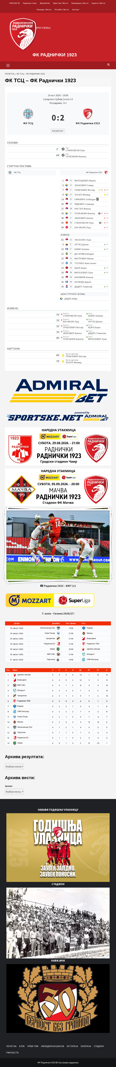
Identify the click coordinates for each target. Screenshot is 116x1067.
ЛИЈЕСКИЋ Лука (82, 239)
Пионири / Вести (44, 9)
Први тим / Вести (60, 3)
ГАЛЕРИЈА (86, 1046)
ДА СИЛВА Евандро (84, 253)
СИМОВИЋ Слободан (84, 199)
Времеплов (45, 3)
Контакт (75, 9)
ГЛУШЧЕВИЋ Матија (84, 190)
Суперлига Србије (53, 99)
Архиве (8, 786)
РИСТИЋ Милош (82, 208)
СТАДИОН (99, 1046)
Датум (17, 623)
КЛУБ (22, 1046)
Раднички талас (30, 3)
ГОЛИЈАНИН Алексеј (76, 156)
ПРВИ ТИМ (32, 1046)
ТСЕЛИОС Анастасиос (85, 263)
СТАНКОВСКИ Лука (75, 150)
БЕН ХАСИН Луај (82, 227)
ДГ (80, 670)
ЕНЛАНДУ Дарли (82, 281)
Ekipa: (15, 670)
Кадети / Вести (98, 3)
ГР (98, 670)
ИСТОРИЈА (72, 1046)
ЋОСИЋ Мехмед (82, 194)
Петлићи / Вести (62, 9)
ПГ (89, 670)
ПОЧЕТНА (11, 1046)
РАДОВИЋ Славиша (84, 204)
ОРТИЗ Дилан (81, 244)
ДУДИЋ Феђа (70, 298)
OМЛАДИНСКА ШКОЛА (52, 1046)
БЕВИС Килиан (81, 249)
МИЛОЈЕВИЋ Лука (83, 272)
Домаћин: (56, 623)
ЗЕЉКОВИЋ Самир (84, 185)
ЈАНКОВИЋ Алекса (83, 218)
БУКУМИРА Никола (83, 277)
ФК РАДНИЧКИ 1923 (55, 54)
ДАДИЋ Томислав (83, 286)
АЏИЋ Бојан (80, 267)
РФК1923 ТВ (14, 3)
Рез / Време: (71, 623)
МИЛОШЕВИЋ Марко (85, 180)
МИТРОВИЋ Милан (84, 258)
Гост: (84, 623)
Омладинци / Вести (79, 3)
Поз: (8, 670)
